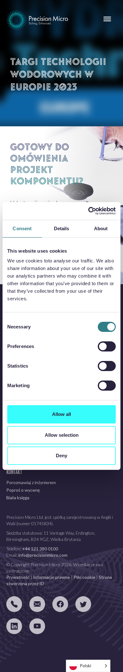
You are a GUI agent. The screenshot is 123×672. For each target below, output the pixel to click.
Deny (61, 455)
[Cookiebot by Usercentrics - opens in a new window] (88, 211)
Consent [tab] (22, 228)
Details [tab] (61, 228)
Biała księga (17, 497)
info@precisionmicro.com (42, 555)
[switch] (107, 346)
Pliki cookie (84, 577)
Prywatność (18, 577)
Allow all (61, 414)
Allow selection (62, 435)
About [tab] (101, 228)
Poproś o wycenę (23, 490)
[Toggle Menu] (107, 19)
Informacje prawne (51, 577)
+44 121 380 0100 (40, 548)
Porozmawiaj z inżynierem (31, 482)
